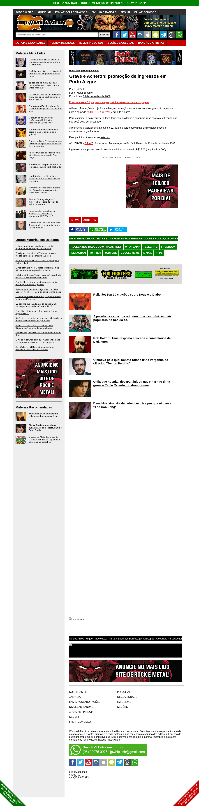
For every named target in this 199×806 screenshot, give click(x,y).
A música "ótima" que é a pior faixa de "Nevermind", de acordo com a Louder (34, 326)
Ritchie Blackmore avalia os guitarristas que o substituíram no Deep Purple (45, 427)
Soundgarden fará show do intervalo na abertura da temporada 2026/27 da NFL (42, 213)
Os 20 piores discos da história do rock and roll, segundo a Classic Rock (45, 73)
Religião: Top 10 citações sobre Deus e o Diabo (127, 294)
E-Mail (147, 253)
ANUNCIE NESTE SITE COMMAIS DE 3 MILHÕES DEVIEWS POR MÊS (188, 794)
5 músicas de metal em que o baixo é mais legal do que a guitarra (43, 132)
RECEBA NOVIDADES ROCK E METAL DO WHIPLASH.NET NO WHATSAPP (99, 3)
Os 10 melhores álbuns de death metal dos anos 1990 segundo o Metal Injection (45, 97)
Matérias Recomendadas (34, 407)
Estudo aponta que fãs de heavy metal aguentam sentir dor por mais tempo (34, 247)
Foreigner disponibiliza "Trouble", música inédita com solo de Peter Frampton (36, 254)
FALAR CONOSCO (145, 12)
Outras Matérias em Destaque (38, 239)
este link (105, 137)
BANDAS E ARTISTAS (151, 43)
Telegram (150, 247)
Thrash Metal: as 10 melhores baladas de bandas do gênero (43, 414)
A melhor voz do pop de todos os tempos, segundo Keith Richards (45, 165)
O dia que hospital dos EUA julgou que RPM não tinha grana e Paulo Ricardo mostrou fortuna (131, 383)
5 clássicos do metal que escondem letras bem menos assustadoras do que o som (39, 319)
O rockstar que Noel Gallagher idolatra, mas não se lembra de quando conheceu (37, 268)
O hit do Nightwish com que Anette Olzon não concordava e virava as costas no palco (38, 340)
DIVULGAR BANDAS (103, 12)
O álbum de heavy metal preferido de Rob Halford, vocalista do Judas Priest (41, 120)
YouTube (110, 253)
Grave (85, 70)
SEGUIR (125, 12)
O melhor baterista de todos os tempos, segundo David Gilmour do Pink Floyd (44, 62)
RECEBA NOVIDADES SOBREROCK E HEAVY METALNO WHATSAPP (11, 794)
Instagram (78, 253)
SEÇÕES (121, 43)
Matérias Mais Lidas (30, 53)
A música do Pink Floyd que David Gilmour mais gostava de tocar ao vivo (45, 108)
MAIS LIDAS (124, 702)
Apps (159, 253)
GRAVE (106, 112)
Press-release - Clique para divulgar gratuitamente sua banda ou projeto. (109, 102)
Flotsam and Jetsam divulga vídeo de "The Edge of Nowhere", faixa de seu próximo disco (38, 290)
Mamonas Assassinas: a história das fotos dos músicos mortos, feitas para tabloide (44, 190)
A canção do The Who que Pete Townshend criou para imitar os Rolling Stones (44, 225)
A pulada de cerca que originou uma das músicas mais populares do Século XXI (132, 318)
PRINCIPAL (123, 692)
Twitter (95, 253)
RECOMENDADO (127, 697)
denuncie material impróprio (148, 737)
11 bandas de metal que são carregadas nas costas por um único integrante (44, 85)
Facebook (168, 247)
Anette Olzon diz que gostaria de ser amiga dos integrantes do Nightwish (37, 283)
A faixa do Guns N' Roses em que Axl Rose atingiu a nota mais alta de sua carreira (45, 143)
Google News (130, 253)
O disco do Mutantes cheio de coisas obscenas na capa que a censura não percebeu (44, 439)
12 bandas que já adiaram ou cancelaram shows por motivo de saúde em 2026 (36, 305)
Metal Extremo (85, 92)
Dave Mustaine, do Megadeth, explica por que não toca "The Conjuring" (132, 405)
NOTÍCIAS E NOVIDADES (30, 43)
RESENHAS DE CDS (91, 43)
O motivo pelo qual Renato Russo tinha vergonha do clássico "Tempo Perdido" (130, 361)
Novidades (75, 70)
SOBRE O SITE (24, 12)
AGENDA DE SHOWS (62, 43)
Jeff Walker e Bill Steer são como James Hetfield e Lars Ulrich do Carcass (35, 348)
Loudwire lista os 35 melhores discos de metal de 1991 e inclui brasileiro (44, 178)
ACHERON (93, 112)
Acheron (94, 70)
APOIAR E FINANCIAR (82, 712)
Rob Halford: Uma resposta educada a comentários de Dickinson (132, 339)
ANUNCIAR (44, 12)
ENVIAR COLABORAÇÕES (71, 12)
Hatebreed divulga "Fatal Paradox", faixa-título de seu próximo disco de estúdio (38, 276)
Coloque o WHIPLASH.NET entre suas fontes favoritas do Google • (77, 238)
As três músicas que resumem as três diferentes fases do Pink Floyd (45, 155)
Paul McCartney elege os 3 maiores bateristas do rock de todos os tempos (43, 202)
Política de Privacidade (107, 739)
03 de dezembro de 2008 (97, 96)
